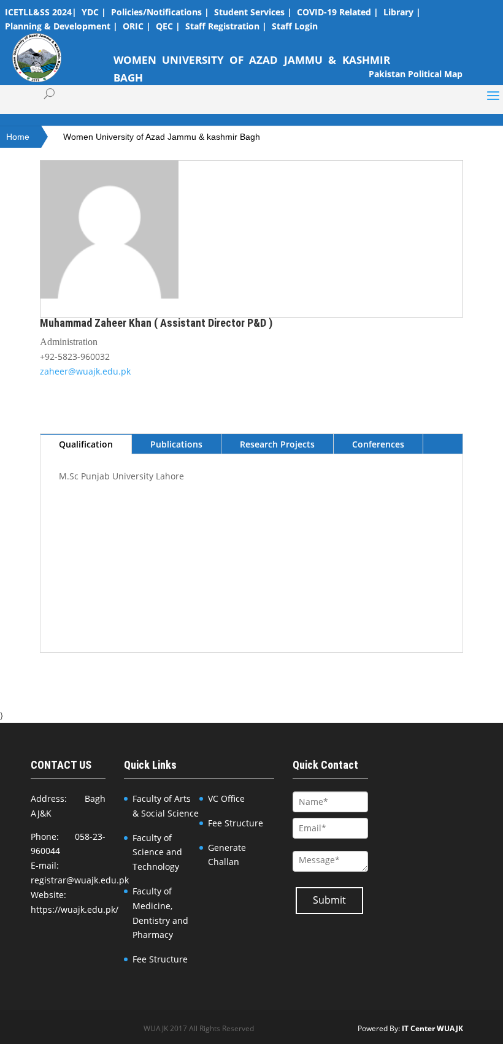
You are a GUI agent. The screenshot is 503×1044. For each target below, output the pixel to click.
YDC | (94, 12)
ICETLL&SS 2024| (41, 12)
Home (17, 137)
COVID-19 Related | (337, 12)
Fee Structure (160, 959)
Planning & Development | (61, 26)
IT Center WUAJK (432, 1028)
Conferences (378, 444)
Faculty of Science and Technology (157, 852)
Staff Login (295, 26)
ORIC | (137, 26)
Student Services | (253, 12)
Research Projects (277, 444)
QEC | (168, 26)
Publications (176, 444)
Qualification (86, 444)
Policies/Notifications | (160, 12)
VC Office (226, 798)
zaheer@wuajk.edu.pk (85, 371)
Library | (402, 12)
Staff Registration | (226, 26)
